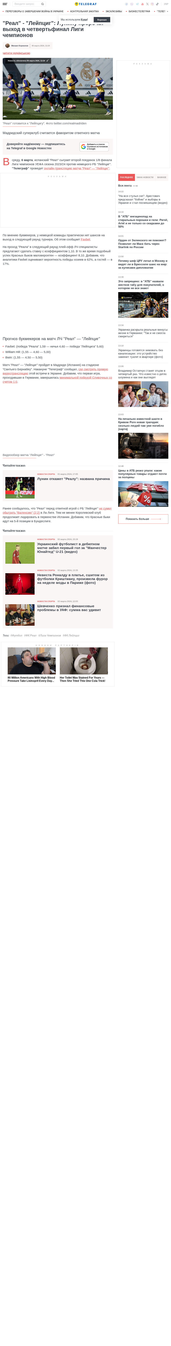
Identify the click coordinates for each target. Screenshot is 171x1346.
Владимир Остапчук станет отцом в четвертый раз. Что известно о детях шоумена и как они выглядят (142, 374)
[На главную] (85, 4)
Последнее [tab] (126, 177)
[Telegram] (137, 4)
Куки (84, 19)
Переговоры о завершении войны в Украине (34, 11)
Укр (166, 4)
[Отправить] (42, 4)
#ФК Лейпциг (71, 635)
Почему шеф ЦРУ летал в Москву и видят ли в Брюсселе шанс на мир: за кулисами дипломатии (142, 264)
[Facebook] (126, 4)
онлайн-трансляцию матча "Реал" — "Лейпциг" (76, 168)
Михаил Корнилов (19, 46)
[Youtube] (142, 4)
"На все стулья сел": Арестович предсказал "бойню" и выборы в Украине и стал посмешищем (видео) (142, 199)
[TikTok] (157, 4)
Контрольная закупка (84, 11)
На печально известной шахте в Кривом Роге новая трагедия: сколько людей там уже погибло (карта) (141, 424)
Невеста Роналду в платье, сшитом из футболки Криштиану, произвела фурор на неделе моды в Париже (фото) (72, 579)
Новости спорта (46, 474)
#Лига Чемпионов (49, 635)
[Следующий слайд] (167, 11)
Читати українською (16, 53)
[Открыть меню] (5, 4)
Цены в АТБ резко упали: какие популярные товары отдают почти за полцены (142, 474)
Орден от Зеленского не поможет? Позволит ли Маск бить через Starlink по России (142, 244)
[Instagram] (152, 4)
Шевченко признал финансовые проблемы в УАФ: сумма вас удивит (69, 608)
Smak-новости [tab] (145, 177)
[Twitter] (147, 4)
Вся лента (125, 185)
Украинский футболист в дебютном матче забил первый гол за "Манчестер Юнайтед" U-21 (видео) (72, 548)
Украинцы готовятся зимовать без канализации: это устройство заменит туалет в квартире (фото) (140, 354)
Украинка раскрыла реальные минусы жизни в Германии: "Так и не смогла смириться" (143, 333)
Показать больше (137, 519)
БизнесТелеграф (139, 11)
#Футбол (16, 635)
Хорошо (102, 19)
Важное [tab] (161, 177)
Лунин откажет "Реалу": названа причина (73, 479)
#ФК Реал (30, 635)
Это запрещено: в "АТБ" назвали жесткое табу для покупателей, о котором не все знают (141, 285)
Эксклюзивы (114, 11)
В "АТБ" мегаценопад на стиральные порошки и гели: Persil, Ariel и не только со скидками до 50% (143, 221)
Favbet (85, 239)
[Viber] (132, 4)
